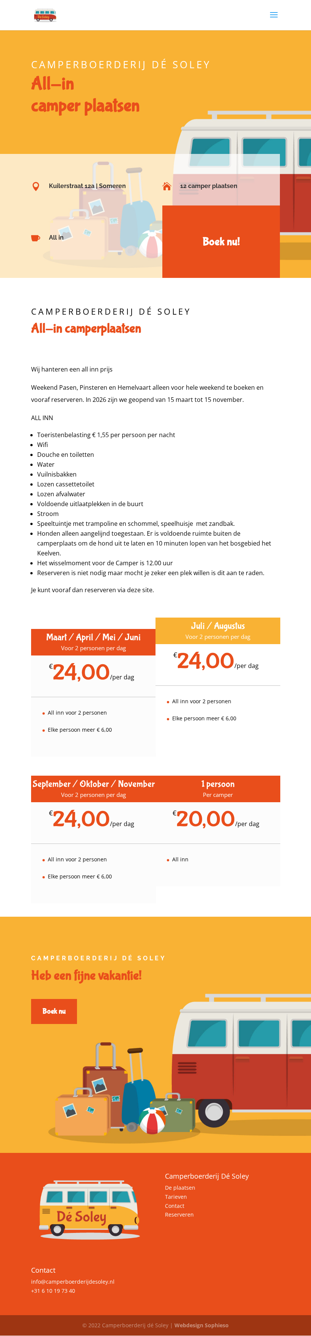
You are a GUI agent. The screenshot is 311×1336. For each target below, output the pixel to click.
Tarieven (176, 1196)
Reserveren (179, 1214)
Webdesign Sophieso (201, 1325)
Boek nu (54, 1011)
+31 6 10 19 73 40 (53, 1290)
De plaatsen (180, 1187)
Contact (174, 1205)
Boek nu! (221, 241)
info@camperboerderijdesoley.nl (73, 1281)
